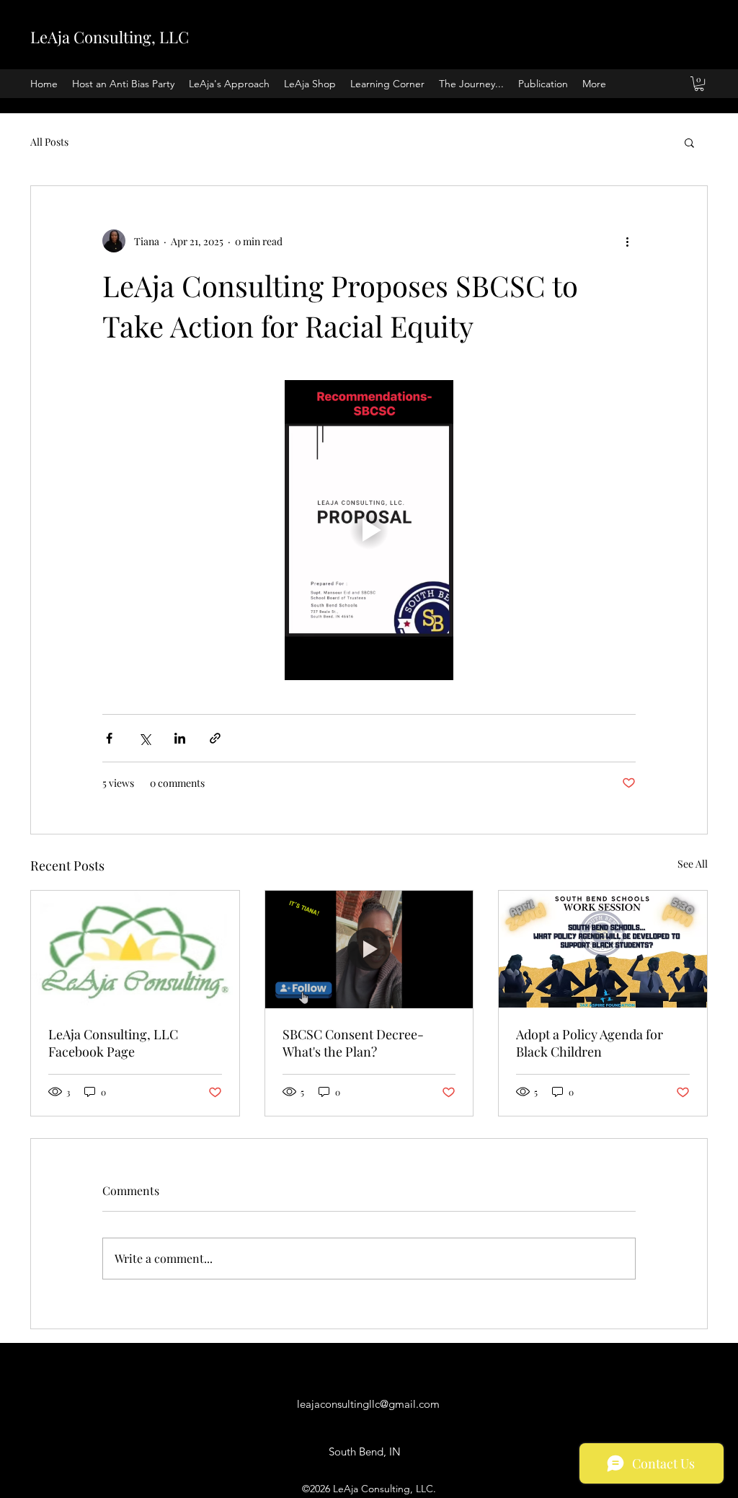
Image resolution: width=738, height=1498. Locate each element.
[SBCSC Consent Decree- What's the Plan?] (369, 949)
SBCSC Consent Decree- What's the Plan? (353, 1043)
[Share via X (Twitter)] (144, 738)
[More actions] (627, 241)
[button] (699, 83)
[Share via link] (215, 738)
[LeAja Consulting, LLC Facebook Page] (135, 949)
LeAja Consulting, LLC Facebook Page (113, 1043)
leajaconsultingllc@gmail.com (368, 1404)
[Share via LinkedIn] (180, 738)
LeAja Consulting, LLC (109, 37)
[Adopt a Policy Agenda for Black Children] (603, 949)
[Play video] (369, 530)
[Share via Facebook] (109, 738)
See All (692, 864)
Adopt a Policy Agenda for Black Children (589, 1043)
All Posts (49, 142)
